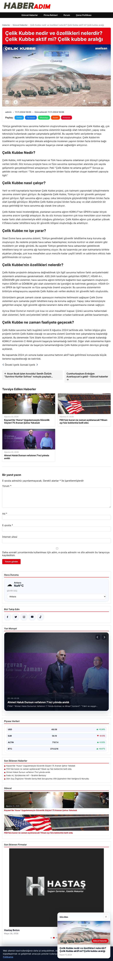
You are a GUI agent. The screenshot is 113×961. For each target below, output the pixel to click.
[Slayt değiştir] (51, 937)
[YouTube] (32, 617)
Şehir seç (12, 591)
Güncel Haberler (29, 15)
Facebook (31, 117)
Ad (4, 513)
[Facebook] (7, 617)
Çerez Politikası (84, 15)
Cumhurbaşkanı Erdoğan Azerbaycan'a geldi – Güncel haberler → (87, 376)
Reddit (55, 117)
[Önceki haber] (97, 637)
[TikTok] (40, 617)
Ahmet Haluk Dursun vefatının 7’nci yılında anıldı (28, 772)
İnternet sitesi (9, 536)
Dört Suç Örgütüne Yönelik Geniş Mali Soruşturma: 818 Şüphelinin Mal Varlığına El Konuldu (47, 778)
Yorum (6, 485)
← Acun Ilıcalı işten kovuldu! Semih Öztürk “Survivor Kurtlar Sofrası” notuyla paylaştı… (28, 375)
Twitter (19, 117)
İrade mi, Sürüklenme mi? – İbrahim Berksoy (26, 775)
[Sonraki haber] (104, 637)
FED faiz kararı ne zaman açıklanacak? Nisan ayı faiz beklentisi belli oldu (39, 769)
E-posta (7, 525)
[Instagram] (24, 617)
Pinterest (66, 117)
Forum (67, 15)
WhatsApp (44, 117)
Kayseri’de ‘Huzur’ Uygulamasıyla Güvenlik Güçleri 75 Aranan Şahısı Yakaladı (40, 766)
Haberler (6, 25)
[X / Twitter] (15, 617)
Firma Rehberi (51, 15)
